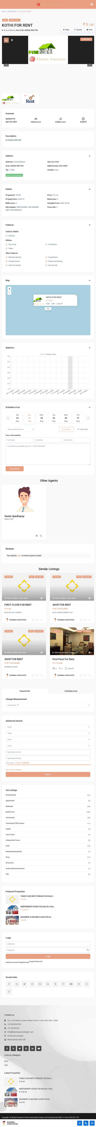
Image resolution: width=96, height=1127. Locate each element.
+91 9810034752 (14, 1024)
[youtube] (71, 984)
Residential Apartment (14, 851)
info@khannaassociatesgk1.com (21, 1032)
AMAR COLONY (12, 653)
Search (48, 774)
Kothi (8, 846)
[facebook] (9, 984)
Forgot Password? (35, 961)
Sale (6, 1065)
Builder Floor (12, 11)
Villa (7, 874)
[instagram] (86, 984)
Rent (5, 20)
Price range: (10, 763)
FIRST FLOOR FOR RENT (18, 604)
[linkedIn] (47, 984)
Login (48, 956)
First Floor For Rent (63, 659)
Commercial (10, 818)
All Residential (11, 795)
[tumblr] (55, 984)
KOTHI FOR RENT (54, 297)
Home (4, 11)
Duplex (8, 829)
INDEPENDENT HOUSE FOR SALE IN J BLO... (37, 907)
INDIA (65, 166)
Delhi (60, 166)
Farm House (10, 834)
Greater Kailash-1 (12, 598)
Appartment (10, 801)
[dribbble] (32, 984)
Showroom (10, 863)
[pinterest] (63, 984)
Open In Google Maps (14, 175)
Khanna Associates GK (16, 1040)
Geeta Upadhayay (14, 516)
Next (87, 418)
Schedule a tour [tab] (71, 691)
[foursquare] (9, 992)
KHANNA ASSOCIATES (12, 1123)
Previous (8, 418)
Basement (9, 806)
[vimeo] (79, 984)
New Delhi (20, 30)
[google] (40, 984)
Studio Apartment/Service (15, 868)
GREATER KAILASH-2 (62, 653)
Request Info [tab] (25, 691)
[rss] (17, 984)
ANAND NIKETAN (31, 30)
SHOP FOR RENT (61, 604)
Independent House (13, 840)
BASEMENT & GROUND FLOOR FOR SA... (36, 917)
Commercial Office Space (15, 823)
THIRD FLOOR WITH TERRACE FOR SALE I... (37, 896)
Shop (8, 857)
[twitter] (24, 984)
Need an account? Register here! (17, 962)
